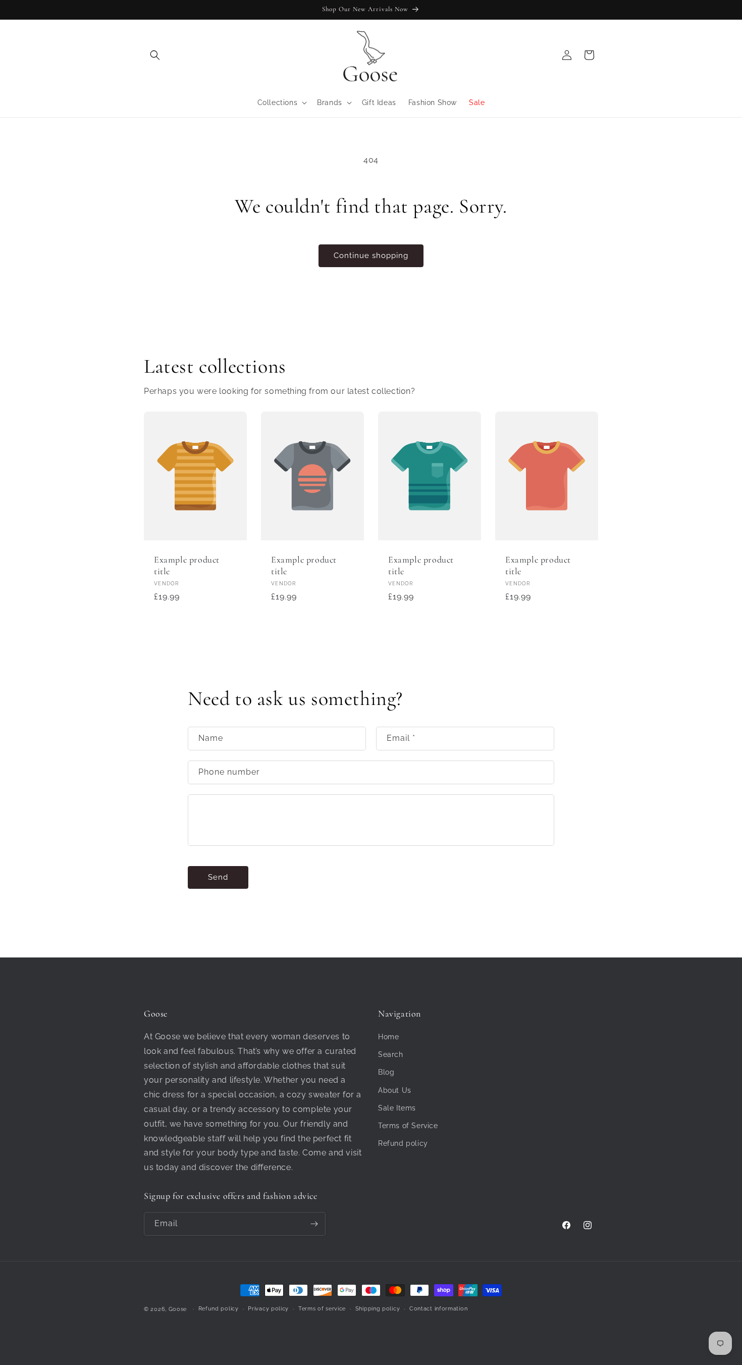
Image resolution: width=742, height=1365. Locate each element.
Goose (178, 1309)
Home (388, 1037)
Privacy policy (268, 1308)
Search (390, 1054)
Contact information (438, 1308)
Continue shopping (371, 255)
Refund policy (403, 1143)
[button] (155, 55)
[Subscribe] (314, 1224)
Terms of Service (408, 1126)
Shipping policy (377, 1308)
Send (218, 877)
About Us (394, 1090)
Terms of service (322, 1308)
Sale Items (397, 1108)
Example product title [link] (187, 565)
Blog (386, 1072)
